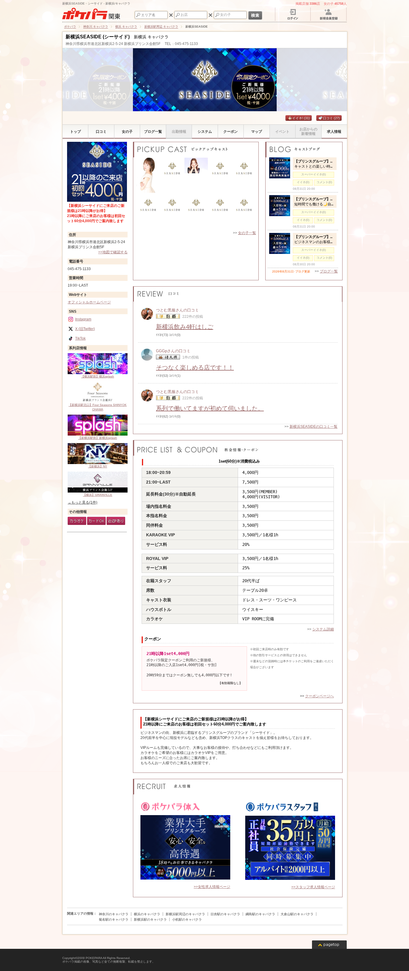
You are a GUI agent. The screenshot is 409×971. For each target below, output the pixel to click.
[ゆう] (244, 176)
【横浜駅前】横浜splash (97, 376)
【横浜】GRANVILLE (97, 494)
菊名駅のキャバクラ (113, 919)
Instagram (83, 319)
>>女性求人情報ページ (212, 887)
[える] (244, 212)
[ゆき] (196, 212)
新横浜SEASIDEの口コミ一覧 (313, 426)
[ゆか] (172, 176)
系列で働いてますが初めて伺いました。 (210, 408)
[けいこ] (148, 212)
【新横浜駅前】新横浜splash (97, 437)
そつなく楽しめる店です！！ (195, 367)
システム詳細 (323, 629)
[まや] (196, 176)
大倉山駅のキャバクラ (297, 914)
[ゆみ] (148, 176)
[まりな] (220, 212)
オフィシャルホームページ (89, 302)
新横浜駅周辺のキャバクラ (185, 914)
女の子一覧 (247, 233)
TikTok (80, 338)
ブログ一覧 (329, 271)
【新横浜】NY (97, 466)
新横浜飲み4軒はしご (184, 326)
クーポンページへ (319, 696)
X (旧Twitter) (85, 329)
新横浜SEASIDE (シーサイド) (98, 36)
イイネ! (301, 118)
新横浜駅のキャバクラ (150, 919)
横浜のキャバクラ (147, 914)
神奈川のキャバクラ (113, 914)
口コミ (331, 118)
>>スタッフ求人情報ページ (313, 887)
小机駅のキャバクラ (187, 919)
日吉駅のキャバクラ (225, 914)
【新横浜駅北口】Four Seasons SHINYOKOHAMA (98, 407)
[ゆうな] (220, 176)
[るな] (172, 212)
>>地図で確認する (113, 252)
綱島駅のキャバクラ (260, 914)
